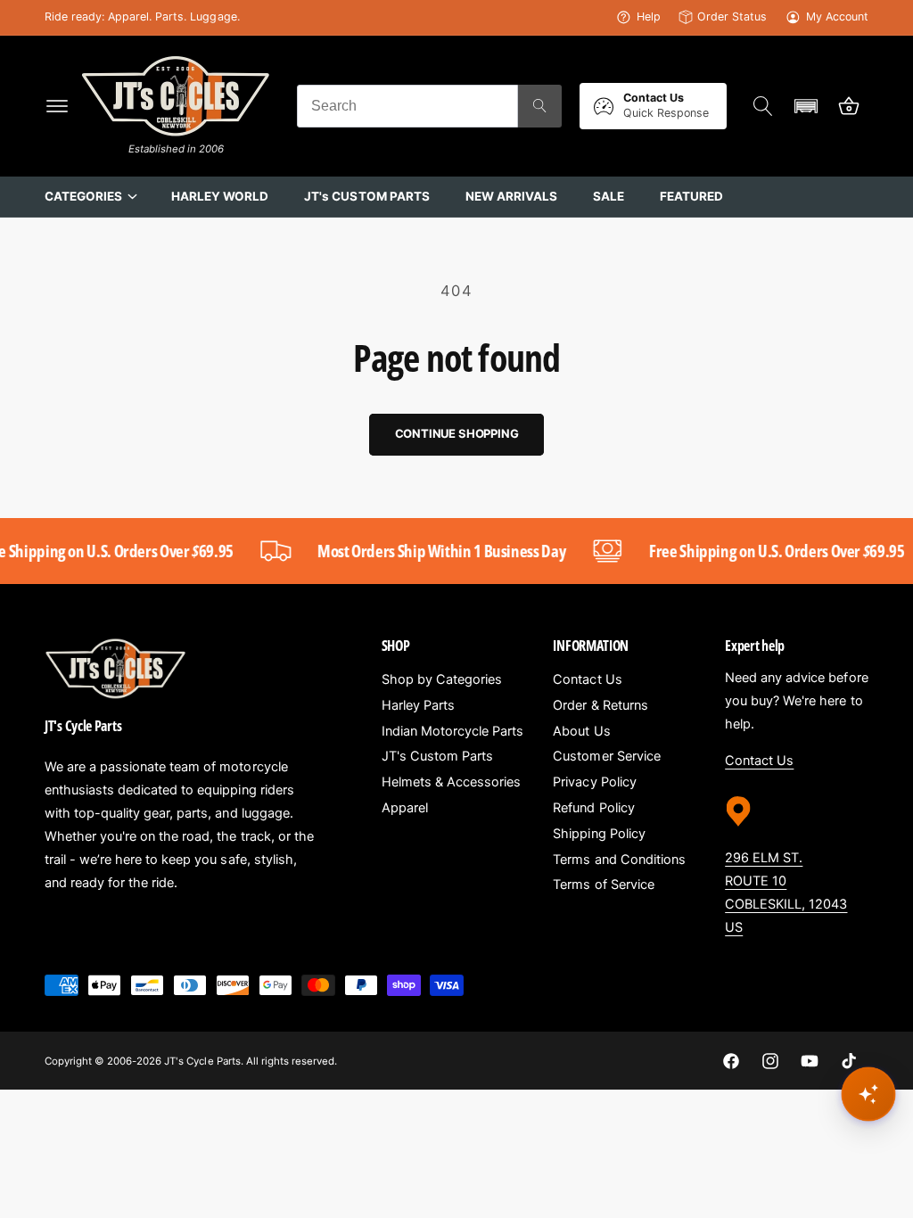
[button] (57, 106)
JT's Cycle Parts (202, 1061)
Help (649, 16)
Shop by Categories (442, 679)
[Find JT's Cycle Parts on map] (738, 833)
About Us (581, 731)
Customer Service (606, 756)
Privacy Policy (594, 782)
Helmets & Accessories (451, 782)
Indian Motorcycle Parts (452, 731)
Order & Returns (600, 705)
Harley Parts (418, 705)
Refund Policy (593, 808)
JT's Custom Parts (437, 756)
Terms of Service (603, 884)
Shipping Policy (599, 834)
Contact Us (587, 679)
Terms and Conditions (619, 860)
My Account (837, 16)
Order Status (732, 16)
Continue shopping (457, 433)
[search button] (540, 106)
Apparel (405, 808)
